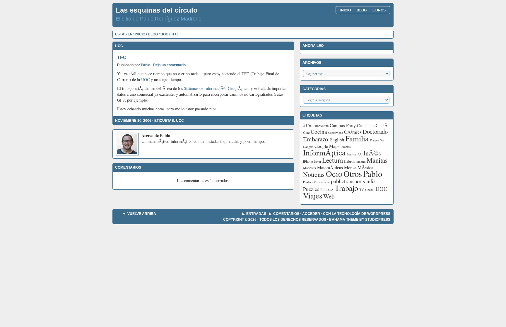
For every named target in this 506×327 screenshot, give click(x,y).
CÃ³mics (352, 132)
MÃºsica (365, 167)
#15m (308, 125)
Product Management (316, 182)
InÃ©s (372, 153)
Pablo (145, 65)
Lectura (332, 160)
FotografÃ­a (377, 140)
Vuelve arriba (141, 214)
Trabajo (346, 188)
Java (317, 161)
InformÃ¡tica (324, 152)
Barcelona (322, 125)
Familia (357, 138)
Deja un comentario (169, 65)
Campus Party (343, 125)
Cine (306, 132)
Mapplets (309, 167)
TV (361, 189)
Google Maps (326, 146)
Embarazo (315, 139)
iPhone (308, 161)
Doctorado (375, 131)
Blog (362, 10)
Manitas (377, 160)
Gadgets (308, 147)
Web (329, 196)
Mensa (350, 167)
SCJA (330, 190)
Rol (322, 189)
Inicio (345, 10)
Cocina (319, 131)
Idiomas (346, 147)
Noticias (314, 174)
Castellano (366, 125)
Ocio (334, 173)
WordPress (378, 214)
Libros (379, 10)
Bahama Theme (343, 220)
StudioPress (377, 220)
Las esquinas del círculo (157, 10)
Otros (352, 173)
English (336, 139)
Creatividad (335, 133)
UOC (164, 34)
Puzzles (311, 189)
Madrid (360, 162)
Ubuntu (369, 190)
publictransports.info (353, 181)
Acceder (311, 214)
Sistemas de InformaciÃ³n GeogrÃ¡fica (216, 88)
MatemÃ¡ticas (330, 167)
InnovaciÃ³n (354, 154)
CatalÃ (382, 125)
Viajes (312, 195)
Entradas (256, 214)
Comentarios (286, 214)
